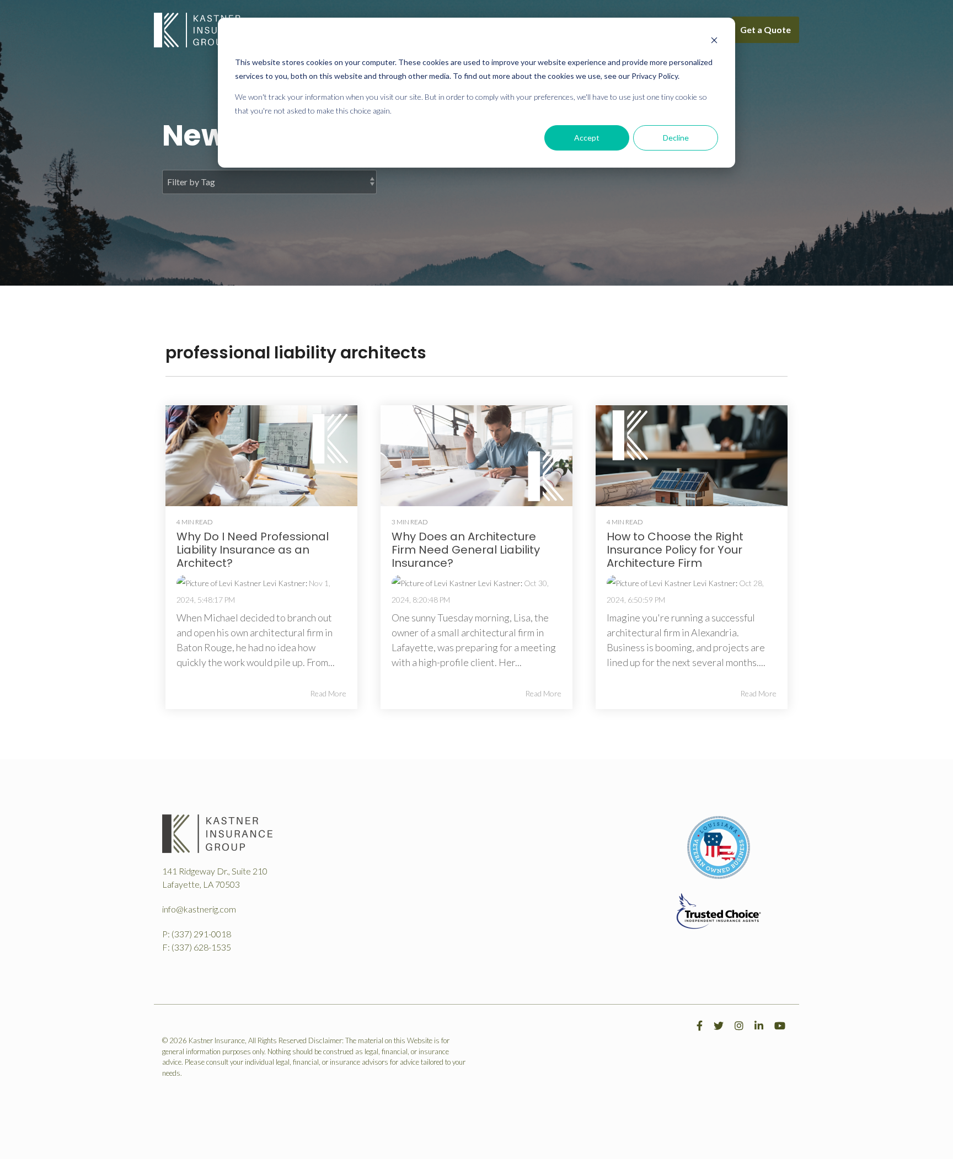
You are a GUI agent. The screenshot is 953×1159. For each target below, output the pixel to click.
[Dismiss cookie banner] (714, 42)
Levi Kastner (283, 583)
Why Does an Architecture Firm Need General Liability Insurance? (466, 550)
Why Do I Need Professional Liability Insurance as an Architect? (252, 550)
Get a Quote (765, 29)
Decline (676, 137)
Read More (328, 693)
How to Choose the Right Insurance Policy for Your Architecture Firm (675, 550)
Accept (586, 137)
